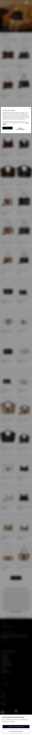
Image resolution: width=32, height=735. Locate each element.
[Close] (16, 711)
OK (7, 127)
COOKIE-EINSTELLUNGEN (20, 129)
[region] (16, 120)
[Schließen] (29, 108)
